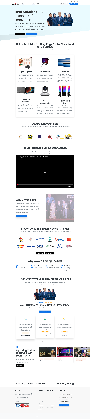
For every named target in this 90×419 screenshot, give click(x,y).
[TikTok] (74, 1)
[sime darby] (69, 239)
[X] (67, 1)
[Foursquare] (70, 384)
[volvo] (30, 246)
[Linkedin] (73, 384)
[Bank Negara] (40, 239)
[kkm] (30, 239)
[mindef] (20, 239)
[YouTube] (69, 1)
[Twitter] (63, 384)
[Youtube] (68, 384)
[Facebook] (65, 1)
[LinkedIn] (71, 1)
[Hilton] (59, 246)
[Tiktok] (60, 384)
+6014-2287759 (66, 401)
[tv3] (20, 246)
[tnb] (59, 239)
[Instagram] (72, 1)
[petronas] (50, 239)
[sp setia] (40, 246)
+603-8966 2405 (65, 399)
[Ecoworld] (50, 246)
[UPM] (69, 246)
